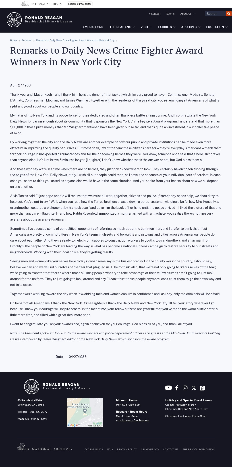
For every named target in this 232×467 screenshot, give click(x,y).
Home (13, 40)
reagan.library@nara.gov (32, 418)
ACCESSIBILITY (94, 449)
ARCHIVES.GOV (150, 449)
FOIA (110, 449)
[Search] (229, 13)
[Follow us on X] (193, 389)
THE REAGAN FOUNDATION (199, 449)
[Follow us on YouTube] (168, 389)
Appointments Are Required (132, 420)
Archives (26, 40)
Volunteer (155, 13)
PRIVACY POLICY (127, 449)
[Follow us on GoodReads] (202, 389)
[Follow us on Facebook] (176, 389)
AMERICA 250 (92, 27)
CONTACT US (171, 449)
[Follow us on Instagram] (185, 389)
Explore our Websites (80, 3)
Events (170, 13)
